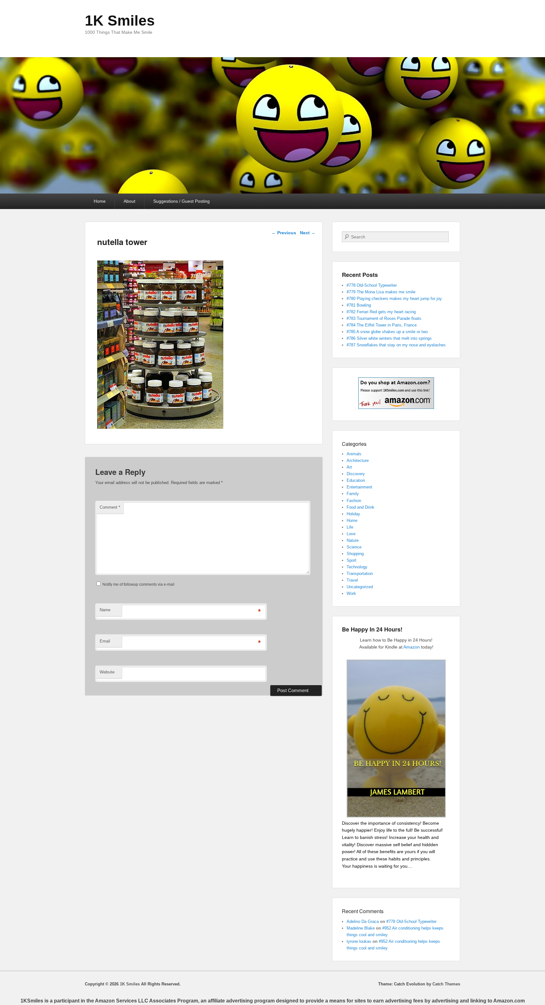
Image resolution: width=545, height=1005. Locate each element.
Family (353, 493)
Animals (354, 454)
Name (105, 609)
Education (356, 480)
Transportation (360, 573)
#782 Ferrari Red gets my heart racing (381, 311)
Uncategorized (360, 586)
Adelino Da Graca (363, 921)
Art (349, 467)
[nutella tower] (160, 427)
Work (351, 593)
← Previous (284, 232)
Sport (351, 560)
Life (350, 527)
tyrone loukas (359, 941)
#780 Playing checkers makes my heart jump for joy (394, 298)
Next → (307, 232)
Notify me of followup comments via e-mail (138, 584)
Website (107, 672)
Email (105, 641)
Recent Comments (363, 911)
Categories (354, 443)
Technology (357, 567)
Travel (352, 580)
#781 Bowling (359, 305)
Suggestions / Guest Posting (181, 201)
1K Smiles (120, 20)
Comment (110, 507)
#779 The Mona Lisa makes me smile (381, 292)
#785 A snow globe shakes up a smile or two (387, 331)
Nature (353, 540)
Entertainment (359, 487)
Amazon (411, 646)
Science (354, 547)
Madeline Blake (361, 928)
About (129, 201)
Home (100, 201)
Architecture (358, 460)
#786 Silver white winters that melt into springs (389, 338)
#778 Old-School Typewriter (372, 285)
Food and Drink (360, 507)
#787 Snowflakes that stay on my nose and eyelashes (396, 345)
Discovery (356, 473)
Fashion (354, 500)
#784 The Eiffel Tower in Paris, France (382, 325)
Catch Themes (446, 984)
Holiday (353, 513)
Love (351, 533)
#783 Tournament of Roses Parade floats (384, 318)
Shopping (355, 553)
